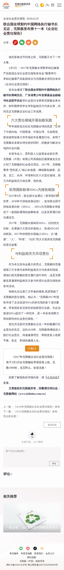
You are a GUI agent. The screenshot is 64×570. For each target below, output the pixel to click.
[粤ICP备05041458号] (16, 565)
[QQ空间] (35, 42)
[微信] (22, 42)
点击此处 (52, 377)
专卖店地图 (26, 553)
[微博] (28, 42)
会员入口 (50, 553)
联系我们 (38, 553)
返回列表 (52, 425)
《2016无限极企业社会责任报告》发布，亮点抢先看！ (31, 414)
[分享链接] (15, 42)
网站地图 (31, 557)
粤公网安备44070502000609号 (43, 565)
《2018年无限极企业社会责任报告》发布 (31, 406)
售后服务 (14, 553)
